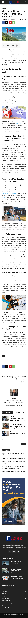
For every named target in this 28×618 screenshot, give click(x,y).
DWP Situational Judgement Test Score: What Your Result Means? (17, 418)
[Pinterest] (10, 22)
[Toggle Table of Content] (17, 45)
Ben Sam (5, 19)
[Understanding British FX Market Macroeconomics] (5, 578)
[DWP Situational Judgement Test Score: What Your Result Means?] (5, 418)
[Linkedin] (14, 551)
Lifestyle (7, 5)
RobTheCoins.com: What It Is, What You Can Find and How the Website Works (13, 467)
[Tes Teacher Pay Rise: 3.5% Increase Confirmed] (5, 433)
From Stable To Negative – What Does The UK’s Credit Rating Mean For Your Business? (20, 380)
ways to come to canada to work (8, 357)
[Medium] (18, 551)
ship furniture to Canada (9, 193)
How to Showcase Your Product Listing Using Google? (13, 462)
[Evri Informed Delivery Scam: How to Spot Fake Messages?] (5, 426)
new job (20, 347)
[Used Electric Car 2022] (5, 563)
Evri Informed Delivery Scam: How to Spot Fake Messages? (17, 426)
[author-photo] (14, 396)
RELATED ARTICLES (7, 412)
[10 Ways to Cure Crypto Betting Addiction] (5, 570)
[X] (6, 22)
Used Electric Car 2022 (16, 561)
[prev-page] (3, 439)
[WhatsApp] (13, 22)
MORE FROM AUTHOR (19, 412)
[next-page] (5, 439)
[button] (2, 2)
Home (3, 5)
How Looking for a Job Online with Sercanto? (7, 377)
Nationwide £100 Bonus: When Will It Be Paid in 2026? (13, 454)
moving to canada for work (11, 356)
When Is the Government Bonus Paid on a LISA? (14, 458)
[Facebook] (3, 22)
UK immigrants (19, 123)
